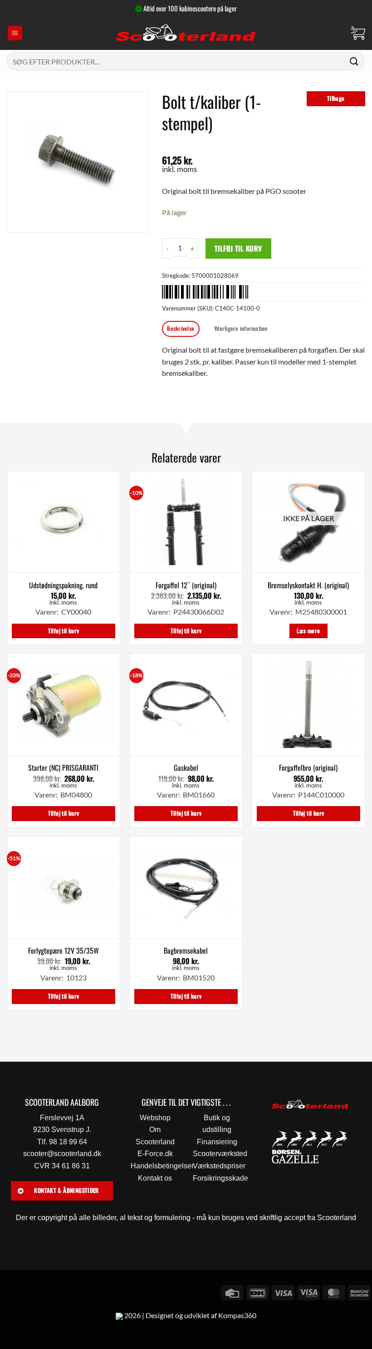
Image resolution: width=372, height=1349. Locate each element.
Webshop (155, 1118)
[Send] (354, 61)
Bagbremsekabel (186, 950)
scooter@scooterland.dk (62, 1153)
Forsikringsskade (220, 1178)
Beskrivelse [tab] (180, 328)
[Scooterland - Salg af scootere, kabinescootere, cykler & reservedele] (186, 33)
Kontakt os (155, 1178)
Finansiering (217, 1142)
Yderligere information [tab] (241, 328)
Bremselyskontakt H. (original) (308, 585)
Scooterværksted (220, 1153)
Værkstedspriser (219, 1166)
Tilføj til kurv (238, 248)
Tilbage (336, 98)
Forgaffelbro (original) (308, 768)
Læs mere (308, 630)
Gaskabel (186, 768)
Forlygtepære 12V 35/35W (63, 950)
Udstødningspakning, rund (63, 585)
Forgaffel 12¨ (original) (186, 585)
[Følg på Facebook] (8, 1291)
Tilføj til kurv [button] (63, 630)
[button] (15, 33)
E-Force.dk (155, 1153)
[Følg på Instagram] (24, 1291)
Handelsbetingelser (162, 1166)
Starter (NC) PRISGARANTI (63, 768)
